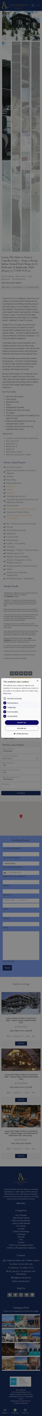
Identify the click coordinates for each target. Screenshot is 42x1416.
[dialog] (21, 708)
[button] (21, 733)
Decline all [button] (21, 728)
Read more (7, 693)
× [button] (37, 681)
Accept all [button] (21, 723)
